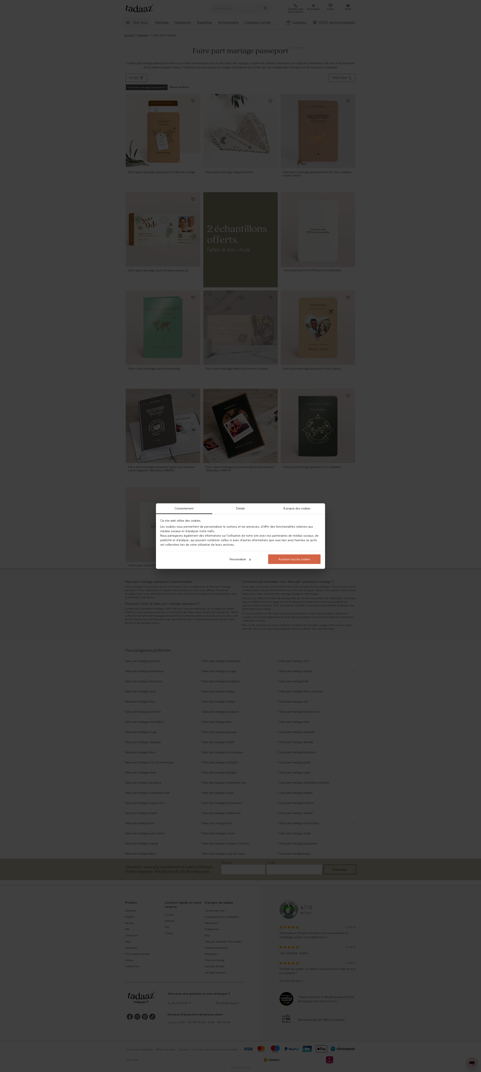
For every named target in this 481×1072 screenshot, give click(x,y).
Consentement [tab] (184, 508)
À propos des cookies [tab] (297, 508)
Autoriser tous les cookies (294, 559)
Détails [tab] (240, 508)
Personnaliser (238, 559)
